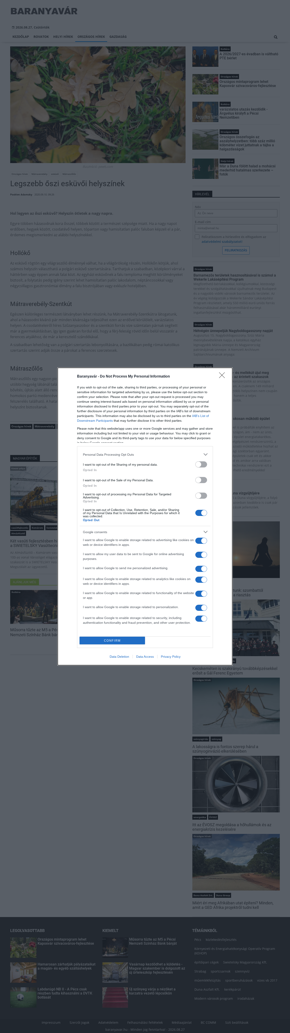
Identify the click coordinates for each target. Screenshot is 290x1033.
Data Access (145, 656)
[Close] (223, 376)
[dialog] (145, 516)
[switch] (201, 464)
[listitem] (145, 454)
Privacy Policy (171, 656)
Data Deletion (119, 656)
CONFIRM (112, 640)
